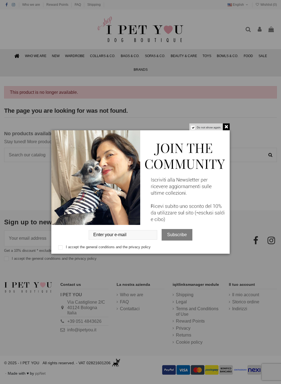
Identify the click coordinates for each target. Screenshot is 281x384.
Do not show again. (209, 127)
